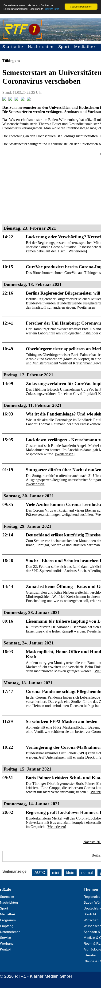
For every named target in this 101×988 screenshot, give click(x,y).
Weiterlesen (77, 251)
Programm (8, 920)
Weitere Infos (52, 9)
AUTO (40, 873)
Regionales (92, 896)
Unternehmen (10, 932)
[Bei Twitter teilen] (10, 99)
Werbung (7, 943)
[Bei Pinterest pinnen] (22, 99)
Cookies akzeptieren (81, 6)
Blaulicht (90, 914)
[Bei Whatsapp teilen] (16, 99)
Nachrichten (41, 47)
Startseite (12, 47)
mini (55, 873)
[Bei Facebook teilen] (4, 99)
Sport (64, 47)
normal (87, 873)
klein (70, 873)
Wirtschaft (91, 920)
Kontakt (5, 949)
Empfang (6, 926)
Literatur (90, 955)
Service (5, 937)
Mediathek (85, 47)
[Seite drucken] (29, 99)
